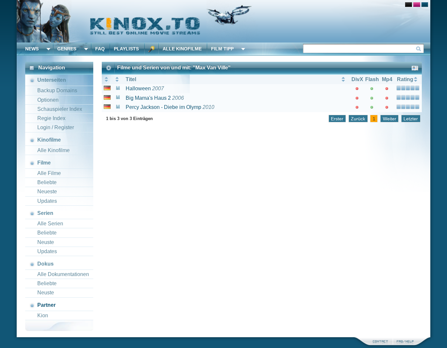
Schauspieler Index (59, 109)
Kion (42, 315)
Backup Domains (57, 90)
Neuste (45, 242)
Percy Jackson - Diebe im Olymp (163, 107)
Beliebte (47, 182)
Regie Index (51, 118)
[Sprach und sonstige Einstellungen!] (151, 49)
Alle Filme (49, 173)
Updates (47, 201)
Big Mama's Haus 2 (148, 98)
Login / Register (55, 127)
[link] (223, 21)
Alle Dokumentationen (63, 274)
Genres (66, 48)
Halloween (138, 88)
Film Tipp (222, 48)
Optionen (48, 100)
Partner (46, 305)
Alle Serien (50, 223)
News (32, 48)
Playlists (126, 48)
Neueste (47, 191)
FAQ (100, 48)
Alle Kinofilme (182, 48)
